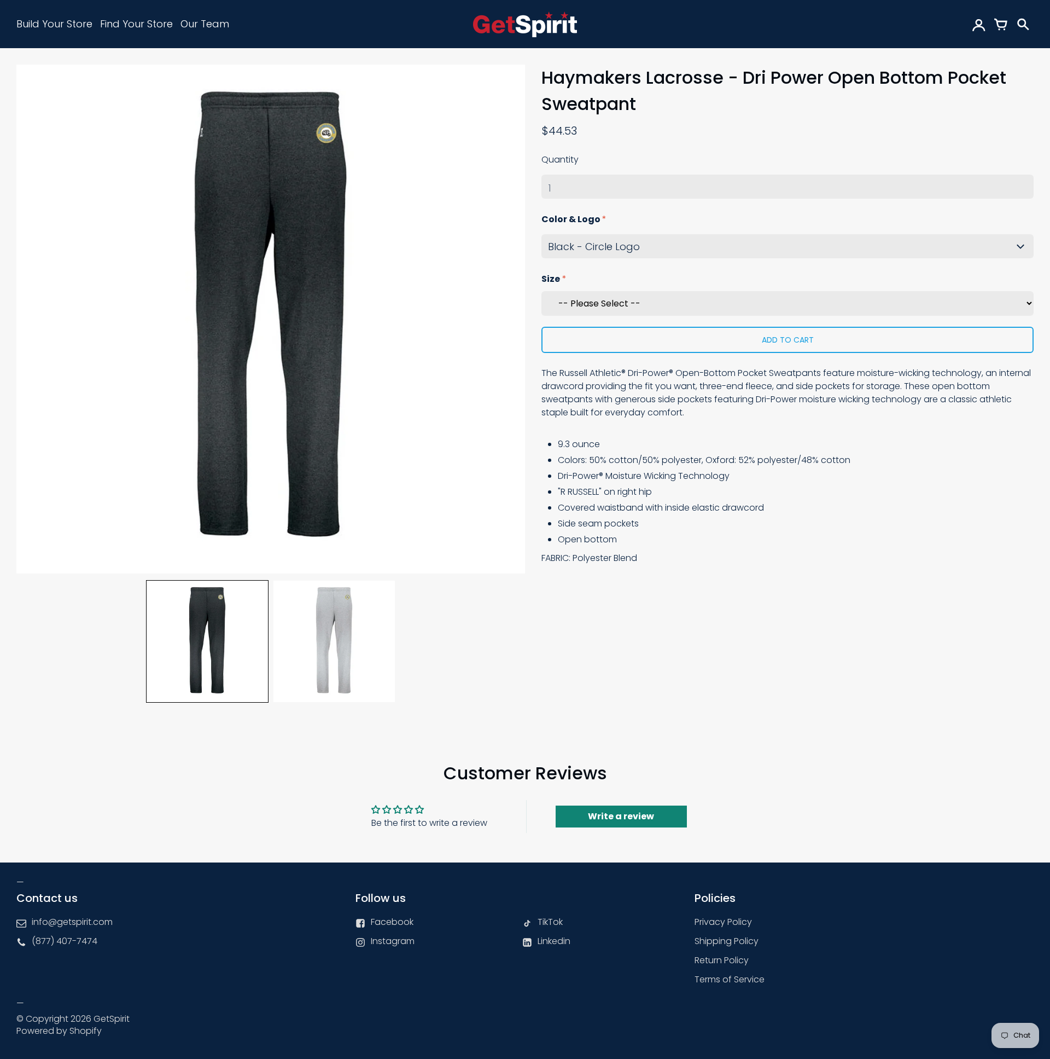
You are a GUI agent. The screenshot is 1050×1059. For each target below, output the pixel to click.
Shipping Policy (727, 941)
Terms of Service (730, 979)
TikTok (550, 922)
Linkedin (554, 941)
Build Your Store (54, 24)
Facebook (392, 922)
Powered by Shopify (59, 1031)
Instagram (393, 941)
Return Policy (722, 960)
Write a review (621, 816)
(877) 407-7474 (64, 941)
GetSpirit (112, 1018)
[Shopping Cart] (1001, 24)
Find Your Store (136, 24)
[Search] (1023, 24)
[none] (207, 641)
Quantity (560, 159)
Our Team (204, 24)
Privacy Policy (723, 922)
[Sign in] (979, 24)
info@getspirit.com (72, 922)
